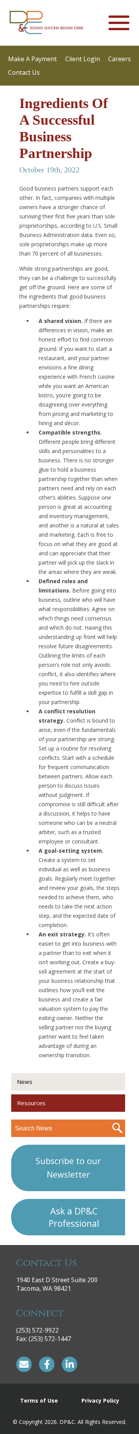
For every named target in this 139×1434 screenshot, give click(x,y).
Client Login (82, 59)
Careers (119, 59)
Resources (31, 1103)
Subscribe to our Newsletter (68, 1167)
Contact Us (24, 72)
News (24, 1081)
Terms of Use (39, 1400)
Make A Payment (32, 59)
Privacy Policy (100, 1400)
